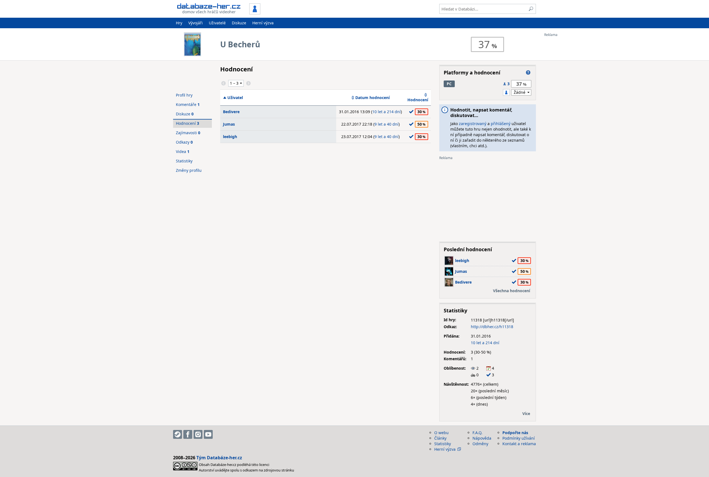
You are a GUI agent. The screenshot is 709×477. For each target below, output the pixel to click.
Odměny (480, 443)
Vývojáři (195, 22)
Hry (179, 22)
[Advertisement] (566, 120)
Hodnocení (417, 99)
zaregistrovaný (472, 123)
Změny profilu (189, 170)
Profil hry (184, 95)
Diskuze (239, 22)
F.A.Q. (477, 432)
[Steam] (177, 434)
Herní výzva (263, 22)
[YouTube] (208, 434)
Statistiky (184, 161)
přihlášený (500, 123)
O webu (441, 432)
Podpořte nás (515, 432)
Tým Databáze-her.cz (219, 458)
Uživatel (235, 97)
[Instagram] (198, 434)
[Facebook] (187, 434)
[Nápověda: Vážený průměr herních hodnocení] (528, 72)
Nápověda (481, 438)
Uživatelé (217, 22)
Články (440, 438)
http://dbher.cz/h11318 (492, 326)
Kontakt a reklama (519, 443)
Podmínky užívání (518, 438)
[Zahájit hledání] (530, 8)
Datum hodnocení (372, 97)
